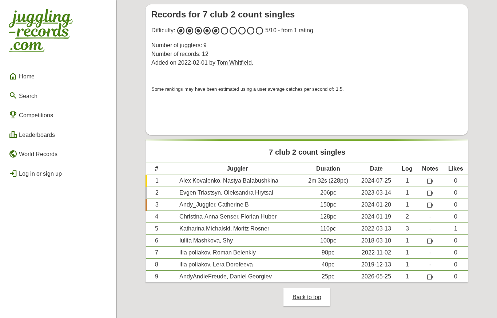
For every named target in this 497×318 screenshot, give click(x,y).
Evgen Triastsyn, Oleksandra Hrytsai (226, 192)
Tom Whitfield (234, 63)
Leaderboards (32, 135)
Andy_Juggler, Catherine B (214, 204)
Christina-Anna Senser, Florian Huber (228, 216)
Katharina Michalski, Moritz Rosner (224, 228)
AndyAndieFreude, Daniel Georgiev (225, 276)
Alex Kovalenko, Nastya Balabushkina (228, 181)
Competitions (31, 115)
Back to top (307, 297)
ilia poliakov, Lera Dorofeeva (216, 264)
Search (23, 95)
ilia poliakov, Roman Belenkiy (217, 252)
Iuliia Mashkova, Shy (206, 240)
